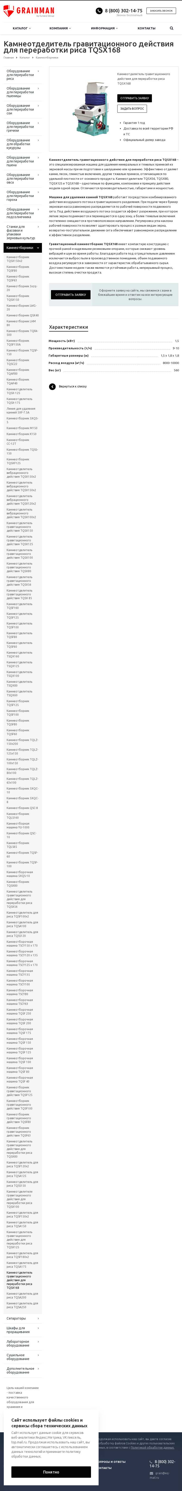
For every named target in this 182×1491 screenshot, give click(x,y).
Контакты (146, 28)
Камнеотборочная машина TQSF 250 (20, 1011)
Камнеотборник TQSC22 (18, 362)
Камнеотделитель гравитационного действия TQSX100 (20, 553)
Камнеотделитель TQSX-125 (19, 391)
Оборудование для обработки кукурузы (18, 144)
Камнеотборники (20, 248)
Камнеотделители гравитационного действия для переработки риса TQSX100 (19, 1199)
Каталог (21, 28)
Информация (103, 28)
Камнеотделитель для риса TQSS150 (22, 1183)
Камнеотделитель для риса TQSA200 (22, 1295)
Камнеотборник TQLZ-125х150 (22, 751)
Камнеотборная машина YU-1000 (18, 825)
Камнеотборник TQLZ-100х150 (22, 761)
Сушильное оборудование (18, 1357)
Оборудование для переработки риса (20, 75)
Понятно (51, 1472)
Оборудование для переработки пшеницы (20, 92)
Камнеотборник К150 (21, 434)
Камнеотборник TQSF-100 (22, 864)
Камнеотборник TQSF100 (18, 712)
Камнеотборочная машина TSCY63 (20, 1001)
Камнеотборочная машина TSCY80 (20, 992)
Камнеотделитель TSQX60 (19, 693)
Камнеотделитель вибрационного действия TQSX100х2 (21, 513)
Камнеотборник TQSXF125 (18, 461)
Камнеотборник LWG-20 (21, 307)
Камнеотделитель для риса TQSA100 (22, 924)
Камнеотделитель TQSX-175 (19, 400)
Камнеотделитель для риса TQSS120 (22, 933)
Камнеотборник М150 (22, 428)
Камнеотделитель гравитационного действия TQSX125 (20, 540)
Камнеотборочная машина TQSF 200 (20, 1021)
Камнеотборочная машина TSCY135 (20, 972)
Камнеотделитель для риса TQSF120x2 (22, 1164)
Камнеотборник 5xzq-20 (22, 288)
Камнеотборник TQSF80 (18, 268)
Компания (59, 28)
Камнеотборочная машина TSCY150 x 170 (22, 943)
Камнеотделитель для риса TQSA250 (22, 1305)
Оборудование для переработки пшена (20, 161)
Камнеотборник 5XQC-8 (22, 800)
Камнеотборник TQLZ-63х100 (22, 780)
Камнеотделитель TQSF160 (19, 605)
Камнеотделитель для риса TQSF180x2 (22, 1255)
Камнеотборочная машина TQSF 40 (20, 1079)
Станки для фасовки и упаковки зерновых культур (21, 232)
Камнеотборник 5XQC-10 (22, 790)
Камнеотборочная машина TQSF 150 (20, 1040)
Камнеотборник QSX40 (23, 315)
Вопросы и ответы (111, 1461)
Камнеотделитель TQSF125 (19, 615)
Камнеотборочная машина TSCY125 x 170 (22, 963)
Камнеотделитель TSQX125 (19, 664)
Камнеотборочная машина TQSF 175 (20, 1031)
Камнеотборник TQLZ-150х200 (22, 741)
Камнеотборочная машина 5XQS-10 (20, 874)
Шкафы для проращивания (18, 1330)
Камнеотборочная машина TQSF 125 (20, 1050)
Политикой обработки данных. (152, 1447)
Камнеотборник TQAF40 (18, 381)
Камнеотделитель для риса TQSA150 (22, 1224)
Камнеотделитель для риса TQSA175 (22, 1264)
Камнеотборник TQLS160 (18, 815)
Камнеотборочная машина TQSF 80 (20, 1069)
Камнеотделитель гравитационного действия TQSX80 (19, 567)
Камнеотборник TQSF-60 (22, 854)
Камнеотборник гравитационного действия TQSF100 (19, 1104)
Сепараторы (16, 1318)
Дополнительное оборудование (20, 1370)
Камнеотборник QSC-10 (21, 835)
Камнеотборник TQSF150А (18, 342)
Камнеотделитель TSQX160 (19, 654)
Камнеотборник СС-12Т (18, 441)
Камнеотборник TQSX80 (18, 883)
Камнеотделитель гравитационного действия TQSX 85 (19, 594)
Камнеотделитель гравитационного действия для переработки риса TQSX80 (19, 1149)
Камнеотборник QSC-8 (22, 807)
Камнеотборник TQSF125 (18, 703)
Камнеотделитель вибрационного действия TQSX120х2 (21, 499)
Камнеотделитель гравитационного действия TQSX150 (20, 526)
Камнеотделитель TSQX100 (19, 673)
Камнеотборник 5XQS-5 (22, 420)
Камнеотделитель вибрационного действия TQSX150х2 (21, 472)
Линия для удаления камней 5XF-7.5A (21, 410)
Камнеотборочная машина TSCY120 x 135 (22, 953)
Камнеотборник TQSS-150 (22, 451)
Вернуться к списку (72, 386)
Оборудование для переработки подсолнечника (20, 213)
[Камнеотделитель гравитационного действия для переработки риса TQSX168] (93, 107)
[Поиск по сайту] (171, 28)
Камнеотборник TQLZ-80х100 (22, 771)
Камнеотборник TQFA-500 (22, 332)
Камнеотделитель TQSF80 (19, 635)
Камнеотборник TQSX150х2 (18, 259)
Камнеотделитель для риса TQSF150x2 (22, 1214)
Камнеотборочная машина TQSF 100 (20, 1060)
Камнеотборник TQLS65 (18, 844)
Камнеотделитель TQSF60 (19, 644)
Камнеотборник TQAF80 (18, 371)
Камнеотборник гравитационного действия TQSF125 (19, 1091)
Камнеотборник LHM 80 (21, 323)
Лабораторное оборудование (18, 1343)
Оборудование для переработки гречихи (20, 126)
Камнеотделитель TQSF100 (19, 625)
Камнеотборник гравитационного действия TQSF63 (19, 1131)
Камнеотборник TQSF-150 (22, 352)
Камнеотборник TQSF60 (18, 732)
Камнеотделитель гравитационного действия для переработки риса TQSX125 (19, 1240)
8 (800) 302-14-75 (123, 10)
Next (102, 106)
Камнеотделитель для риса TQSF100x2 (22, 914)
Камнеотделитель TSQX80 (19, 683)
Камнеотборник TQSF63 (18, 278)
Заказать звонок (161, 10)
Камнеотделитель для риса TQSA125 (22, 1174)
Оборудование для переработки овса (20, 178)
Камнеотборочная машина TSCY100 (20, 982)
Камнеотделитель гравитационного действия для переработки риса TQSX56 (19, 899)
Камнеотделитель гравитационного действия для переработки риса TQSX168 (19, 1280)
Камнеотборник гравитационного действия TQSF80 (19, 1118)
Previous (62, 106)
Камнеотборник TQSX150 (18, 297)
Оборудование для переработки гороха (20, 196)
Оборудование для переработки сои (20, 109)
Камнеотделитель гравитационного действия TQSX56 (19, 580)
